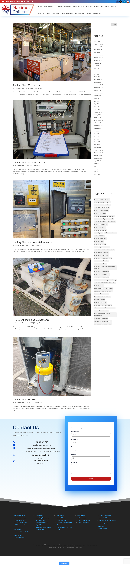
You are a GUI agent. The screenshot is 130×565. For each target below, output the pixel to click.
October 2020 (98, 123)
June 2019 (96, 166)
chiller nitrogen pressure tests (102, 247)
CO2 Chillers (56, 13)
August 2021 (97, 96)
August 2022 (97, 63)
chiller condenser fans (100, 213)
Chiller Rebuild (82, 518)
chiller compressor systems (101, 210)
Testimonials (79, 13)
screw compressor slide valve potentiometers (102, 314)
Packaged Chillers (62, 520)
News (89, 13)
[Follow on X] (120, 1)
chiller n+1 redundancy (100, 244)
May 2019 (96, 169)
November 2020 (98, 120)
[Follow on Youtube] (127, 1)
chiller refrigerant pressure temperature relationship (104, 267)
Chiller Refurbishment (84, 520)
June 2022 (96, 68)
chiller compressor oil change (101, 207)
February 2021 (98, 112)
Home (40, 6)
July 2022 (96, 66)
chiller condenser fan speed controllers (104, 216)
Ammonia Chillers (104, 518)
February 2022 (98, 79)
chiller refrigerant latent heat (101, 261)
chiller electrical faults (110, 233)
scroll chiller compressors (101, 318)
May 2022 (96, 71)
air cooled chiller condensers (101, 199)
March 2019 (97, 174)
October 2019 (98, 155)
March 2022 (97, 77)
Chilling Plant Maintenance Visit (30, 162)
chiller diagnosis (98, 233)
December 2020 (98, 117)
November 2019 (98, 153)
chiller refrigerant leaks (100, 264)
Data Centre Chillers (21, 522)
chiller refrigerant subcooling (101, 274)
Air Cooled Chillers (20, 518)
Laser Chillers (61, 518)
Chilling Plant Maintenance (27, 85)
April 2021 (96, 106)
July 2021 (96, 98)
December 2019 (98, 150)
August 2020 (97, 128)
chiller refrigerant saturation (101, 271)
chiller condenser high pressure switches (104, 221)
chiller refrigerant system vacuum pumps (104, 282)
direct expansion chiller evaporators (103, 288)
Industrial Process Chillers (43, 527)
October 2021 (98, 90)
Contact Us (97, 13)
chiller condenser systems (101, 224)
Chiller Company (20, 538)
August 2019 (97, 161)
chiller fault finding (99, 241)
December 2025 (98, 44)
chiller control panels (99, 227)
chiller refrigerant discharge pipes (103, 258)
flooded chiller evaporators (101, 294)
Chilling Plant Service (24, 399)
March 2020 (97, 142)
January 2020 (97, 147)
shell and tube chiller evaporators (102, 324)
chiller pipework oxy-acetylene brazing (104, 249)
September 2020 (98, 125)
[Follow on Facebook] (117, 1)
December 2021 (98, 85)
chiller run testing (98, 285)
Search (114, 24)
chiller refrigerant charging (101, 255)
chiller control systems (100, 230)
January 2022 (97, 82)
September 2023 (98, 47)
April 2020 (96, 139)
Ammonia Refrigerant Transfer (107, 520)
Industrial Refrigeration (94, 6)
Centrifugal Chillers (20, 520)
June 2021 (96, 101)
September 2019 (98, 158)
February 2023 (98, 49)
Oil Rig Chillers (40, 529)
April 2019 (96, 172)
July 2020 (96, 131)
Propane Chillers (67, 13)
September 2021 (98, 93)
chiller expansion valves (100, 238)
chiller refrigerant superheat (101, 277)
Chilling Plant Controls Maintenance (32, 242)
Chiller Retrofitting (83, 522)
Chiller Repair (77, 6)
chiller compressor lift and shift (102, 205)
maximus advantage (99, 299)
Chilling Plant (38, 88)
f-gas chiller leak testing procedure (103, 291)
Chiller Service (48, 6)
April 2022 (96, 74)
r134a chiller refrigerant (100, 302)
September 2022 (98, 60)
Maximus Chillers (19, 88)
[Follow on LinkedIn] (124, 1)
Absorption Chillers (44, 13)
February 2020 (98, 144)
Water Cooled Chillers (21, 525)
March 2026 (97, 41)
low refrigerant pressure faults (102, 296)
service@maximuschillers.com (23, 1)
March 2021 (97, 109)
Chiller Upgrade (110, 6)
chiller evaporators (99, 235)
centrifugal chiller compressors (102, 202)
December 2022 (98, 55)
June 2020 (96, 134)
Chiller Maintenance (63, 6)
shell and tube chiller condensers (102, 321)
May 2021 (96, 104)
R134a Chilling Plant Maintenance (31, 319)
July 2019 (96, 163)
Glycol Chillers (40, 525)
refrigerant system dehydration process (104, 308)
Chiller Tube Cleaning (42, 522)
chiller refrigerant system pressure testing (105, 280)
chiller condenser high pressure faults (104, 219)
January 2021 (97, 115)
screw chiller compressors (101, 311)
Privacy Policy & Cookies (22, 532)
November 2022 (98, 58)
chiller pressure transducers (101, 252)
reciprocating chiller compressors (103, 305)
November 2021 (98, 87)
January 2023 (97, 52)
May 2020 (96, 136)
